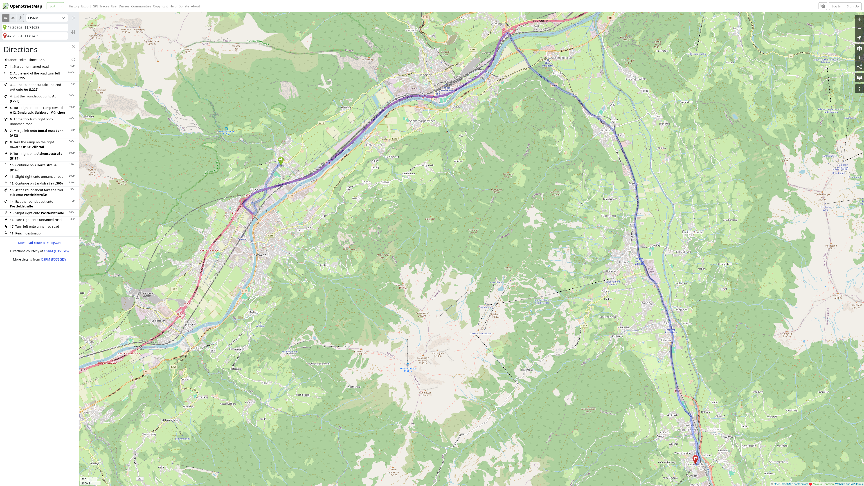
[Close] (73, 18)
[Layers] (859, 48)
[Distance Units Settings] (73, 59)
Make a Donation (823, 484)
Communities (141, 6)
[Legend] (859, 57)
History (74, 6)
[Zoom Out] (859, 28)
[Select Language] (823, 6)
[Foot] (20, 18)
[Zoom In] (859, 19)
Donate (183, 6)
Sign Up (853, 6)
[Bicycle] (13, 18)
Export (86, 6)
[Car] (5, 18)
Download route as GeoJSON (39, 243)
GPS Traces (101, 6)
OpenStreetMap (26, 6)
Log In (836, 6)
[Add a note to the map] (859, 77)
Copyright (160, 6)
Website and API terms (849, 484)
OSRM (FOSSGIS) (56, 251)
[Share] (859, 66)
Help (173, 6)
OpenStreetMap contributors (791, 484)
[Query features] (859, 88)
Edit (52, 6)
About (195, 6)
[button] (281, 161)
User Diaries (120, 6)
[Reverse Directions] (73, 31)
